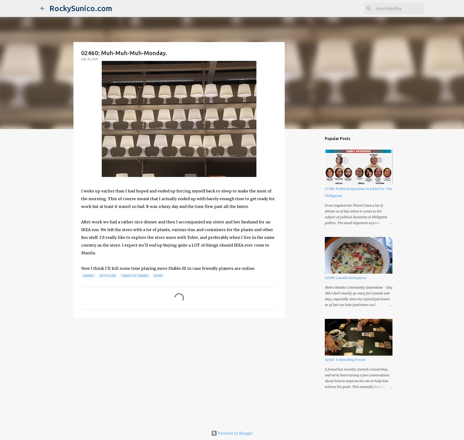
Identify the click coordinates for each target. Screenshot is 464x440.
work (158, 275)
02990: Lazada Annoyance (345, 278)
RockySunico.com (80, 8)
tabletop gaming (134, 275)
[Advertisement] (179, 359)
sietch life (108, 275)
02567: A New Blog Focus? (345, 360)
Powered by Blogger (235, 433)
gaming (88, 275)
